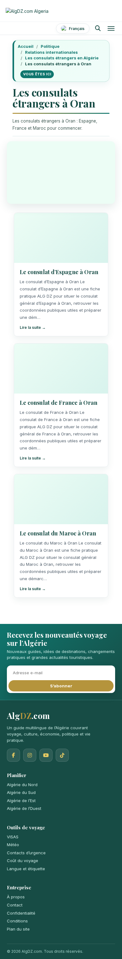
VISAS (12, 836)
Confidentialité (21, 913)
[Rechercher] (97, 28)
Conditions (17, 920)
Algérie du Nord (22, 784)
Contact (15, 904)
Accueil (25, 46)
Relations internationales (51, 52)
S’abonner (61, 685)
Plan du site (18, 928)
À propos (16, 896)
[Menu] (111, 28)
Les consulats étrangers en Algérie (62, 57)
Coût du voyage (22, 860)
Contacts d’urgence (26, 852)
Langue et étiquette (26, 868)
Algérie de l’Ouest (24, 808)
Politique (50, 46)
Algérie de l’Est (21, 800)
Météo (13, 844)
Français (76, 28)
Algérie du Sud (21, 792)
